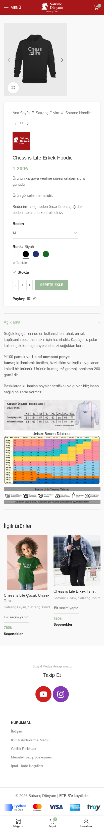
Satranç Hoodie (78, 113)
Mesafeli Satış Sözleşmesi (31, 757)
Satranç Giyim (47, 113)
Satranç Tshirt (39, 607)
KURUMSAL (21, 723)
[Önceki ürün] (16, 124)
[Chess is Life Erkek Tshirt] (77, 561)
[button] (9, 60)
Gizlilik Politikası (23, 749)
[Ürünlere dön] (22, 124)
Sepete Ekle (51, 285)
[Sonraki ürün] (28, 124)
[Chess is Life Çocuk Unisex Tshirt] (27, 562)
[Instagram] (61, 694)
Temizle (21, 263)
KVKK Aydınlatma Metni (29, 740)
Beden (18, 223)
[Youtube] (43, 694)
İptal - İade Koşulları (27, 766)
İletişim (16, 731)
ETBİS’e (66, 795)
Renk (17, 246)
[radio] (16, 254)
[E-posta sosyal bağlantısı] (28, 298)
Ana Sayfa (21, 113)
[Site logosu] (52, 7)
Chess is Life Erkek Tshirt (74, 591)
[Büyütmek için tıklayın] (13, 87)
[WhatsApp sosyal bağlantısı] (35, 298)
